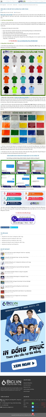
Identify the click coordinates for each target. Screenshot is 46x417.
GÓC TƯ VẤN (9, 4)
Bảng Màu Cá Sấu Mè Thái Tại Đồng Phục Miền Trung (28, 4)
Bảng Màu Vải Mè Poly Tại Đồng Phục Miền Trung (11, 240)
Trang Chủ (4, 4)
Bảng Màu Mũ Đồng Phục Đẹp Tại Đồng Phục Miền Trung (13, 242)
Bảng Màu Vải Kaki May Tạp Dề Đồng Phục (10, 244)
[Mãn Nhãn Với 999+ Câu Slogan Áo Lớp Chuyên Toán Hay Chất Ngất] (2, 282)
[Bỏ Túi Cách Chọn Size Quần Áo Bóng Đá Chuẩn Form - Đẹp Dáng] (2, 254)
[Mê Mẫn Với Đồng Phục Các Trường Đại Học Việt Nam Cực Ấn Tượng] (2, 263)
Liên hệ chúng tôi (27, 391)
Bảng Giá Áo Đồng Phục (28, 382)
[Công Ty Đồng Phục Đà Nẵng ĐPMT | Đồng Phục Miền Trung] (23, 1)
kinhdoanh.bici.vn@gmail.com (7, 407)
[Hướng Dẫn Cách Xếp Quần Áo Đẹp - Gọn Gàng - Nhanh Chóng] (2, 258)
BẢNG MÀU (15, 4)
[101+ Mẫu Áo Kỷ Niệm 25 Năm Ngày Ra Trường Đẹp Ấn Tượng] (2, 278)
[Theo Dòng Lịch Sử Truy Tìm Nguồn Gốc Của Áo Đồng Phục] (2, 297)
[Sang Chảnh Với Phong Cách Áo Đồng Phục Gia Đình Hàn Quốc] (2, 287)
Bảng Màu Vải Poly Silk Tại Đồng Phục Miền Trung (11, 238)
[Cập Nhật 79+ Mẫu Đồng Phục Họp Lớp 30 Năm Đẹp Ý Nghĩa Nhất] (2, 268)
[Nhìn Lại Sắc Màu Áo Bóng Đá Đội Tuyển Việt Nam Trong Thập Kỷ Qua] (2, 292)
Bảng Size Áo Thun (27, 387)
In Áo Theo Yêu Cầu (27, 385)
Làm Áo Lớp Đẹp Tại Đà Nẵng (29, 389)
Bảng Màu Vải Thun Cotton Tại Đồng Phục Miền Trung (12, 236)
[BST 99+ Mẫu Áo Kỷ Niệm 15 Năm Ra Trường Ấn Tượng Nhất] (2, 273)
